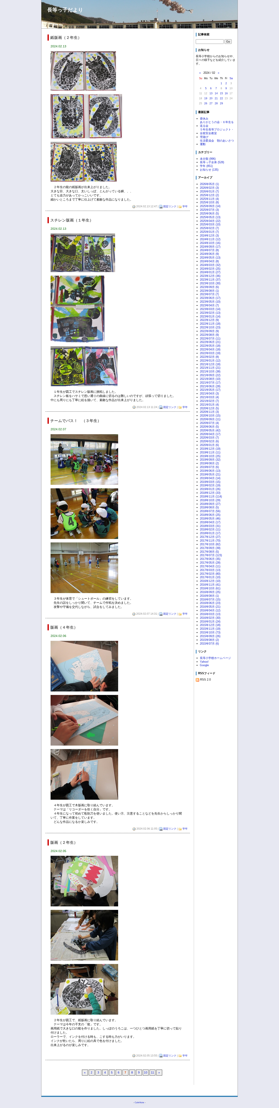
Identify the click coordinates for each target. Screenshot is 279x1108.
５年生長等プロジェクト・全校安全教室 (217, 131)
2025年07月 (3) (209, 209)
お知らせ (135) (209, 169)
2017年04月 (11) (210, 566)
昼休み (204, 118)
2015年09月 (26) (210, 636)
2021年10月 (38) (210, 371)
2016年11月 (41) (210, 584)
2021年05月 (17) (210, 389)
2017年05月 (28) (210, 562)
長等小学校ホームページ (215, 658)
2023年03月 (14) (210, 309)
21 (216, 98)
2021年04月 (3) (209, 393)
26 (205, 103)
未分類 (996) (208, 158)
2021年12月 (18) (210, 364)
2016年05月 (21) (210, 606)
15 (221, 93)
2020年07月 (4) (209, 423)
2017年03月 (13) (210, 570)
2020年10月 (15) (210, 415)
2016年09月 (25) (210, 592)
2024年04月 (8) (209, 261)
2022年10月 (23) (210, 327)
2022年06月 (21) (210, 342)
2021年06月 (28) (210, 386)
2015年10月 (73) (210, 632)
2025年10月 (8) (209, 202)
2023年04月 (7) (209, 305)
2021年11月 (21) (210, 367)
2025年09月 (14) (210, 206)
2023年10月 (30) (210, 283)
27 (211, 103)
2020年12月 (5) (209, 408)
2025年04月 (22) (210, 221)
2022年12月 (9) (209, 320)
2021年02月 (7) (209, 401)
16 (226, 93)
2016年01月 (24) (210, 621)
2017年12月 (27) (210, 537)
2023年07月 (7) (209, 294)
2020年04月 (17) (210, 434)
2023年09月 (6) (209, 287)
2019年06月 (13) (210, 470)
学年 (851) (206, 166)
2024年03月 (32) (210, 265)
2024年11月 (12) (210, 239)
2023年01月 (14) (210, 316)
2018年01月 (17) (210, 533)
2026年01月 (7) (209, 191)
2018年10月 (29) (210, 500)
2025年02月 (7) (209, 228)
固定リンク (169, 206)
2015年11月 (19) (210, 628)
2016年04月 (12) (210, 610)
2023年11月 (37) (210, 279)
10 (145, 1072)
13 (211, 93)
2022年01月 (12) (210, 360)
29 (221, 103)
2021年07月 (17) (210, 382)
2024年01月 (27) (210, 272)
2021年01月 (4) (209, 404)
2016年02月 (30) (210, 617)
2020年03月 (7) (209, 437)
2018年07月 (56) (210, 511)
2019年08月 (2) (209, 463)
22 (221, 98)
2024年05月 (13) (210, 257)
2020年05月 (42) (210, 430)
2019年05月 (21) (210, 474)
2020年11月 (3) (209, 411)
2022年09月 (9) (209, 331)
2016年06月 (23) (210, 603)
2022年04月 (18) (210, 349)
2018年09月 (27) (210, 504)
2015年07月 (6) (209, 643)
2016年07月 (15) (210, 599)
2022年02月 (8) (209, 356)
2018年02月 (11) (210, 529)
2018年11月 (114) (211, 496)
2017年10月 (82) (210, 544)
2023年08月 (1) (209, 290)
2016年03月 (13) (210, 614)
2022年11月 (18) (210, 323)
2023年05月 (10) (210, 301)
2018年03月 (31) (210, 526)
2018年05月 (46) (210, 518)
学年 (185, 206)
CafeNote (139, 1102)
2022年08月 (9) (209, 334)
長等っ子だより (65, 10)
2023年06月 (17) (210, 298)
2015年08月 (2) (209, 639)
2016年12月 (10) (210, 581)
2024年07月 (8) (209, 250)
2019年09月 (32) (210, 459)
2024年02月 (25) (210, 268)
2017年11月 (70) (210, 540)
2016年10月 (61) (210, 588)
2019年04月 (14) (210, 478)
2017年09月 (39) (210, 548)
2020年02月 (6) (209, 441)
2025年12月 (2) (209, 195)
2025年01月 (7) (209, 231)
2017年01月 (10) (210, 577)
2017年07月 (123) (211, 555)
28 (216, 103)
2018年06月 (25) (210, 514)
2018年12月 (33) (210, 492)
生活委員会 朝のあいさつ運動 (217, 142)
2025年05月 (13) (210, 217)
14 (216, 93)
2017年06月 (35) (210, 559)
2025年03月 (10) (210, 224)
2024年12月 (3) (209, 235)
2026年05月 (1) (209, 184)
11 (152, 1072)
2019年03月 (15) (210, 482)
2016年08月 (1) (209, 595)
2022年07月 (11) (210, 338)
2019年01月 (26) (210, 489)
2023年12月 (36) (210, 276)
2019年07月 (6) (209, 467)
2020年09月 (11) (210, 419)
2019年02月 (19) (210, 485)
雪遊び (204, 137)
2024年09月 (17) (210, 246)
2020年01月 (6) (209, 445)
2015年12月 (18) (210, 625)
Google (204, 665)
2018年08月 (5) (209, 507)
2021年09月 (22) (210, 375)
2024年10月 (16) (210, 243)
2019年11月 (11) (210, 452)
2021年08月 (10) (210, 379)
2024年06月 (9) (209, 254)
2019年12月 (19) (210, 448)
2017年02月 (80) (210, 573)
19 (205, 98)
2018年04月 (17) (210, 522)
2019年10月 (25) (210, 456)
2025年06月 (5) (209, 213)
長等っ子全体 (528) (212, 162)
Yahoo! (204, 661)
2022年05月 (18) (210, 345)
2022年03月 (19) (210, 353)
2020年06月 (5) (209, 426)
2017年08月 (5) (209, 551)
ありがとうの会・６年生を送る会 (217, 123)
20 (211, 98)
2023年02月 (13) (210, 312)
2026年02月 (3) (209, 187)
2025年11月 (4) (209, 199)
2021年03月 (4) (209, 397)
